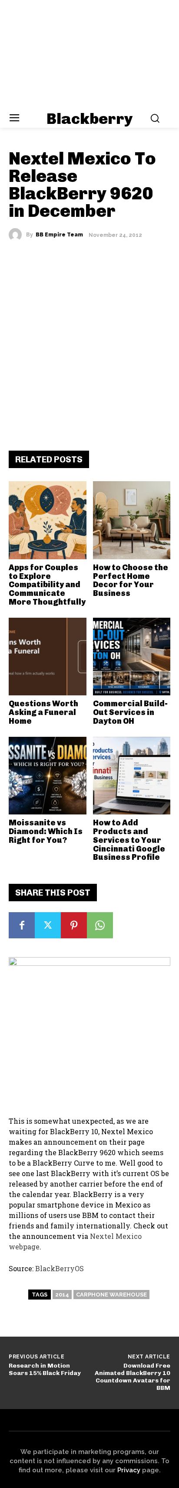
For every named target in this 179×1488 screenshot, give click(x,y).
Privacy (128, 1470)
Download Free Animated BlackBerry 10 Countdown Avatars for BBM (132, 1376)
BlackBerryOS (59, 1268)
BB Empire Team (59, 234)
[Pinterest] (74, 925)
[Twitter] (48, 925)
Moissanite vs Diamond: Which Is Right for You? (46, 831)
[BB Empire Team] (17, 234)
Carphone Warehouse (111, 1294)
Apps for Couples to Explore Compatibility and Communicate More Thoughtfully (47, 585)
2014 (62, 1294)
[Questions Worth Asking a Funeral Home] (47, 657)
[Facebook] (22, 925)
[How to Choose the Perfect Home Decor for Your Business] (132, 520)
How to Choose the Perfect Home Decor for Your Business (130, 580)
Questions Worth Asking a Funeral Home (43, 712)
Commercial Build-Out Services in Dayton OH (130, 712)
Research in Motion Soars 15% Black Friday (45, 1369)
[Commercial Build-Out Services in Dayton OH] (132, 657)
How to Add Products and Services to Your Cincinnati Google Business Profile (129, 840)
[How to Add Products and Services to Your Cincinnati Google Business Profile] (132, 776)
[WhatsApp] (100, 925)
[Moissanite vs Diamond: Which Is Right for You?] (47, 776)
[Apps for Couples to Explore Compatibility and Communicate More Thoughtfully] (47, 520)
